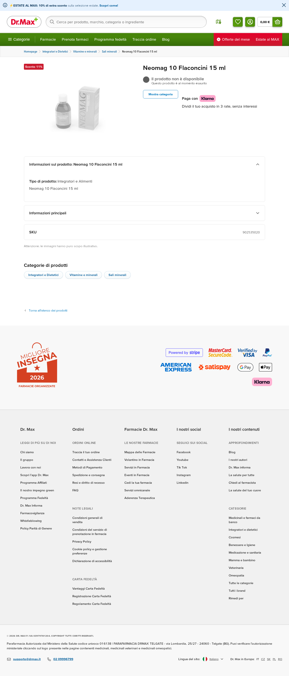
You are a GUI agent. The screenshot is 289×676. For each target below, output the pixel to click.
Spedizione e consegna (88, 475)
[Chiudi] (283, 5)
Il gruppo (26, 459)
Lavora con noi (30, 467)
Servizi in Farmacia (137, 467)
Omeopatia (236, 575)
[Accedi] (250, 22)
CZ (263, 659)
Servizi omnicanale (137, 490)
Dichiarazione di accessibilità (92, 561)
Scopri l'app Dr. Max (34, 475)
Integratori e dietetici (243, 529)
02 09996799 (63, 659)
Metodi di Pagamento (87, 467)
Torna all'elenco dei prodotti (48, 310)
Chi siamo (27, 452)
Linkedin (182, 482)
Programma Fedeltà (34, 498)
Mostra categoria (161, 94)
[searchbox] (126, 22)
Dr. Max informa (239, 467)
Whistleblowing (31, 520)
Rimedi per (236, 598)
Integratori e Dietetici (43, 275)
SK (269, 659)
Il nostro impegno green (37, 490)
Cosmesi (235, 537)
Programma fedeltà (110, 39)
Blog (165, 39)
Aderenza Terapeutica (139, 498)
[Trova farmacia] (218, 21)
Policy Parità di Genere (36, 528)
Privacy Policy (81, 541)
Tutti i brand (237, 590)
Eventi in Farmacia (136, 475)
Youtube (182, 459)
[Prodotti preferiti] (238, 22)
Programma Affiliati (33, 482)
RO (280, 659)
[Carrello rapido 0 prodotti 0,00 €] (277, 22)
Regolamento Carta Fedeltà (91, 603)
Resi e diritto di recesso (88, 482)
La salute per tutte (241, 475)
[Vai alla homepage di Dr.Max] (24, 22)
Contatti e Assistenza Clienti (91, 459)
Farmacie (48, 39)
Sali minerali (117, 275)
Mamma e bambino (242, 560)
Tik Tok (182, 467)
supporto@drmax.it (27, 659)
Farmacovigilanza (32, 513)
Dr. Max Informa (31, 505)
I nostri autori (238, 459)
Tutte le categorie (241, 583)
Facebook (184, 452)
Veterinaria (236, 567)
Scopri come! (108, 5)
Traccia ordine (144, 39)
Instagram (184, 475)
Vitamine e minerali (84, 275)
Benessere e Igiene (242, 545)
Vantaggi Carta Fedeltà (88, 588)
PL (274, 659)
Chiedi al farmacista (242, 482)
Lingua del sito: (189, 659)
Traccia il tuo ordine (86, 452)
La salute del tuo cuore (245, 490)
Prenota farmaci (75, 39)
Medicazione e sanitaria (245, 552)
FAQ (75, 490)
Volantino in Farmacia (139, 459)
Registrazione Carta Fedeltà (91, 596)
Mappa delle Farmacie (139, 452)
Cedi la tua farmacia (138, 482)
